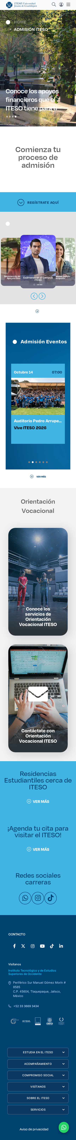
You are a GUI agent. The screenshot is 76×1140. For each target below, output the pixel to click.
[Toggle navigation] (67, 4)
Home (20, 22)
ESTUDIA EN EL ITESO (38, 1052)
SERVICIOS (38, 1109)
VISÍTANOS (38, 1086)
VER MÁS (41, 801)
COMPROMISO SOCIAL (38, 1075)
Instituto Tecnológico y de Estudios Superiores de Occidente (32, 972)
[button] (29, 462)
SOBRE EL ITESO (38, 1098)
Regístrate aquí (43, 202)
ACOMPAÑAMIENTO (38, 1064)
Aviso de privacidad (34, 1129)
